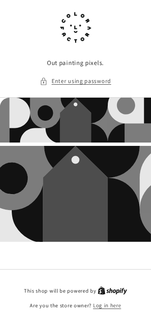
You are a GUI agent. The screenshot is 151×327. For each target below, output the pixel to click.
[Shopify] (112, 290)
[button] (75, 81)
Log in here (107, 305)
